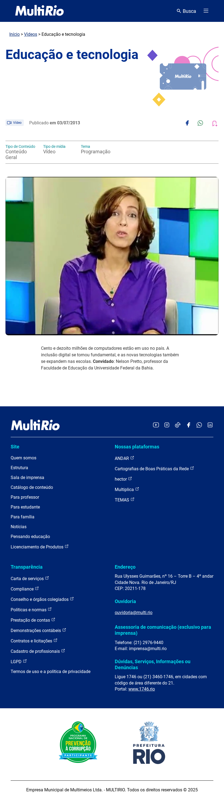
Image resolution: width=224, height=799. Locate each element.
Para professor (25, 497)
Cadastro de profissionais (36, 651)
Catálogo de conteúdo (32, 487)
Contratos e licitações (32, 641)
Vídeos (30, 34)
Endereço (125, 567)
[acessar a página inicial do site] (39, 11)
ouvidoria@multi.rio (133, 612)
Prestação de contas (31, 620)
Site (15, 447)
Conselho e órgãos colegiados (40, 599)
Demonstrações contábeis (36, 630)
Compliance (23, 589)
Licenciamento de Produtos (37, 547)
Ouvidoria (125, 601)
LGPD (17, 661)
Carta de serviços (28, 578)
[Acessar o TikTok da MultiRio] (177, 425)
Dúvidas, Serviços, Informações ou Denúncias (152, 664)
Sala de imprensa (27, 477)
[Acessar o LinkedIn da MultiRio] (210, 425)
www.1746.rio (141, 689)
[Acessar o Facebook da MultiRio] (188, 425)
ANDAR (122, 458)
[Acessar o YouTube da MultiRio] (156, 425)
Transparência (27, 567)
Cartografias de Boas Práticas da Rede (152, 468)
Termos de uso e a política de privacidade (50, 671)
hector (121, 479)
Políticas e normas (29, 609)
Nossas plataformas (137, 447)
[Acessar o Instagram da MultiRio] (166, 425)
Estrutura (19, 467)
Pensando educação (30, 536)
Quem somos (23, 457)
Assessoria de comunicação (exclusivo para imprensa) (163, 630)
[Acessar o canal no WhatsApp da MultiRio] (199, 425)
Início (14, 34)
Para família (22, 516)
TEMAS (122, 500)
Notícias (18, 526)
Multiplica (125, 489)
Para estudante (25, 507)
